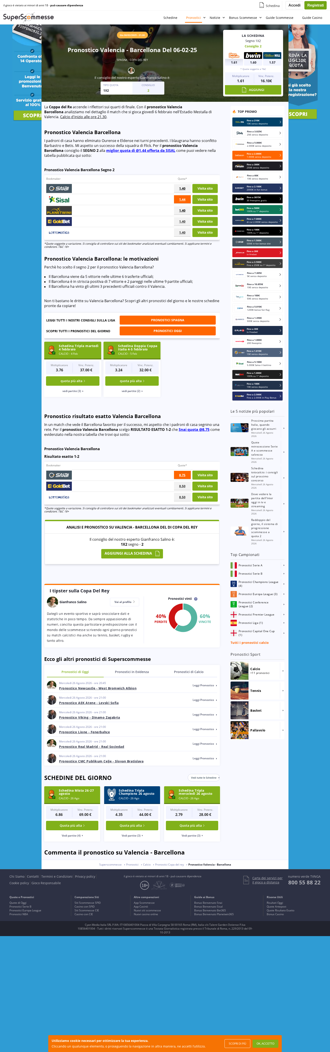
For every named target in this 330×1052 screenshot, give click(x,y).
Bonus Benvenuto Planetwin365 (214, 914)
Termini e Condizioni (57, 876)
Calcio (189, 672)
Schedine (170, 18)
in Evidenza (132, 672)
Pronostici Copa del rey (169, 864)
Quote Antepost (276, 906)
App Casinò (141, 906)
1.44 (182, 199)
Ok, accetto (265, 1043)
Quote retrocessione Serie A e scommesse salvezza (264, 448)
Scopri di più (237, 1043)
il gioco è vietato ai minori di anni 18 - (43, 5)
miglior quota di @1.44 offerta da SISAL (140, 150)
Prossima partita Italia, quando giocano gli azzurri (263, 425)
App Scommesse (144, 903)
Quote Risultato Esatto (280, 910)
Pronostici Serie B (20, 906)
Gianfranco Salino (153, 77)
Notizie (215, 18)
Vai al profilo (123, 602)
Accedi (294, 5)
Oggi (75, 672)
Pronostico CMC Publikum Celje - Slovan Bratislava (101, 761)
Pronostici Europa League (25, 910)
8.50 (182, 486)
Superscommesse (110, 864)
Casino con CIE (84, 914)
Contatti (33, 876)
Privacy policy (85, 876)
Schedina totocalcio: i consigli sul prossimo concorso (264, 474)
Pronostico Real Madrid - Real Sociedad (91, 746)
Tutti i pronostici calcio (250, 642)
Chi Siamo (16, 876)
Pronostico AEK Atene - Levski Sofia (89, 703)
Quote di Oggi (17, 903)
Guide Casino (312, 18)
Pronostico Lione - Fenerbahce (84, 732)
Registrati (315, 5)
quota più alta (71, 381)
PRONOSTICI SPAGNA (167, 320)
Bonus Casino (275, 914)
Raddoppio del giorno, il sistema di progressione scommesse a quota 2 (264, 528)
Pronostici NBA (18, 914)
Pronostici (193, 18)
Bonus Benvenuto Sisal (208, 906)
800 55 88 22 (304, 882)
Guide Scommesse (279, 18)
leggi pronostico (204, 685)
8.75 (182, 475)
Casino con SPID (85, 906)
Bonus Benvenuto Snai (208, 903)
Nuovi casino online (146, 914)
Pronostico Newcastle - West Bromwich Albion (97, 688)
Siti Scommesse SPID (88, 903)
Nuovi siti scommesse (147, 910)
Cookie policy (19, 883)
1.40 (182, 188)
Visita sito (205, 188)
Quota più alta (71, 825)
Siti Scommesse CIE (87, 910)
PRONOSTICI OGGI (168, 331)
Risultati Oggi (275, 903)
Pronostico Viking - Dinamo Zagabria (89, 717)
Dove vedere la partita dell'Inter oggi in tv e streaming (262, 500)
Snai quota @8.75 (194, 429)
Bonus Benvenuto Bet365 (210, 910)
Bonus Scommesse (243, 18)
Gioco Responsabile (46, 883)
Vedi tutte (203, 777)
